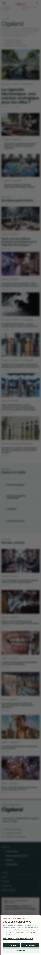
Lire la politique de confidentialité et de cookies (18, 938)
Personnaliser (21, 950)
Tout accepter (30, 945)
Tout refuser (11, 945)
